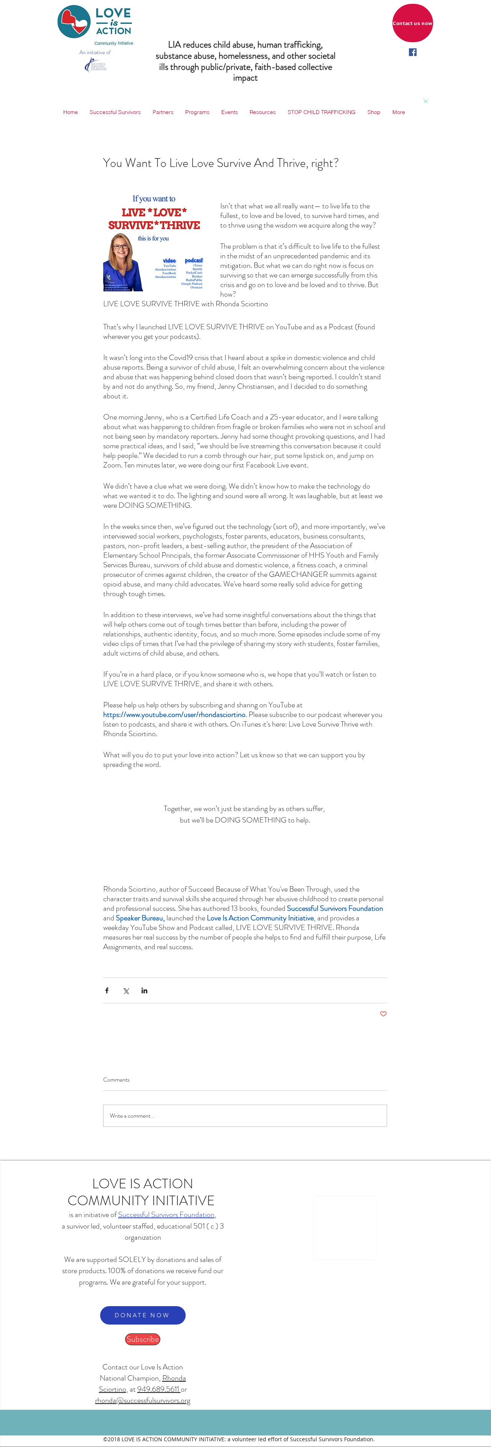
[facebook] (413, 52)
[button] (425, 100)
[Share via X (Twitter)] (125, 990)
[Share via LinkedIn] (144, 990)
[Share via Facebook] (106, 990)
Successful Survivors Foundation (166, 1214)
